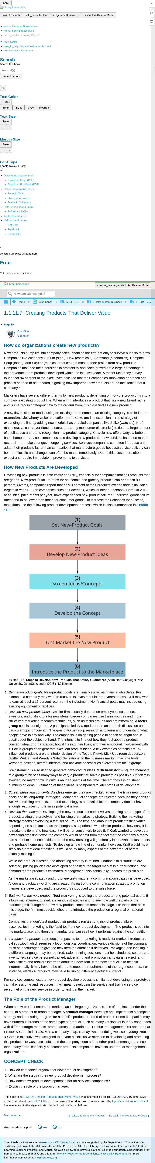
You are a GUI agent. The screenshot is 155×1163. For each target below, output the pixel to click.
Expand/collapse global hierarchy (8, 302)
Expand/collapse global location (149, 301)
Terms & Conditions (86, 1153)
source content (139, 1101)
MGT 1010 (73, 301)
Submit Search (11, 76)
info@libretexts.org (45, 1157)
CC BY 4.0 (38, 1101)
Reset (5, 101)
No (59, 1127)
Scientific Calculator (19, 202)
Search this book (10, 63)
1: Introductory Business (107, 301)
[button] (13, 229)
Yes (45, 1127)
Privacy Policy (65, 1153)
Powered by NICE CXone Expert (57, 1142)
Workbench (45, 301)
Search (10, 294)
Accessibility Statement (113, 1153)
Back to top (10, 1115)
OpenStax (23, 331)
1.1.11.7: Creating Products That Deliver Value (51, 1096)
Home (21, 301)
